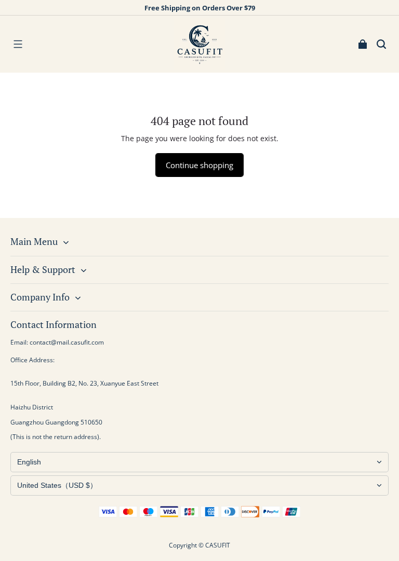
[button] (17, 44)
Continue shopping (199, 165)
